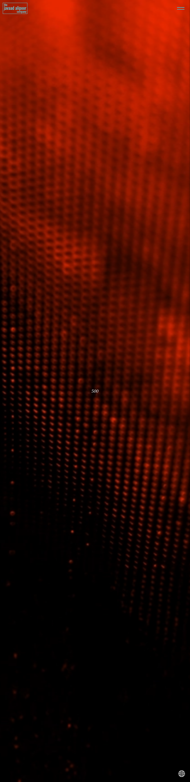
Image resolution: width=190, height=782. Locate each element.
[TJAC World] (181, 773)
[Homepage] (15, 8)
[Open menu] (180, 8)
